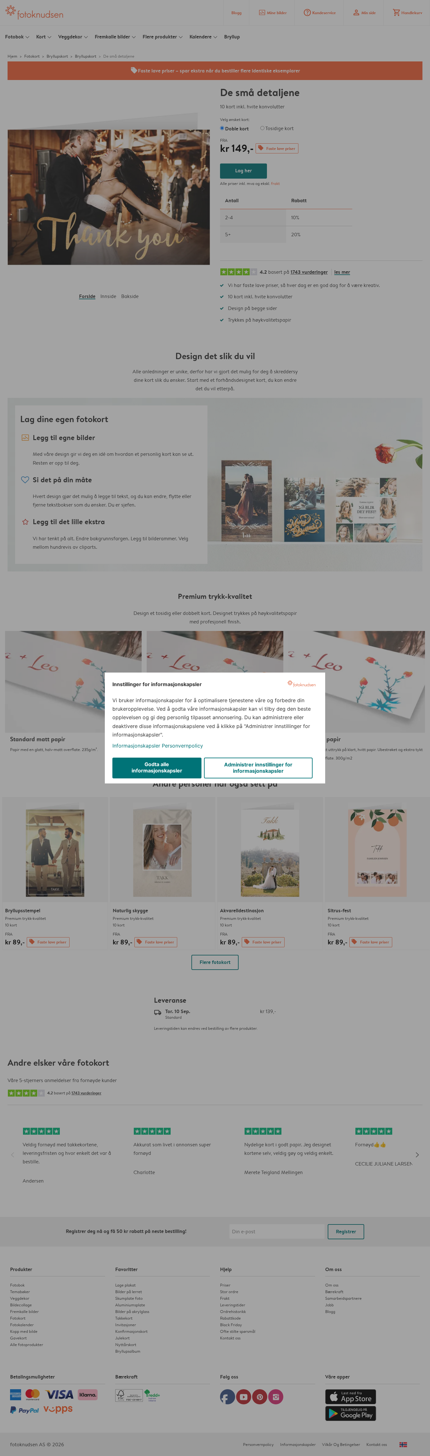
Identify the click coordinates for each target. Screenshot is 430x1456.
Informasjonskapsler (136, 745)
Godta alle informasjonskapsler (157, 767)
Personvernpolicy (182, 745)
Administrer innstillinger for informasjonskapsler (258, 767)
